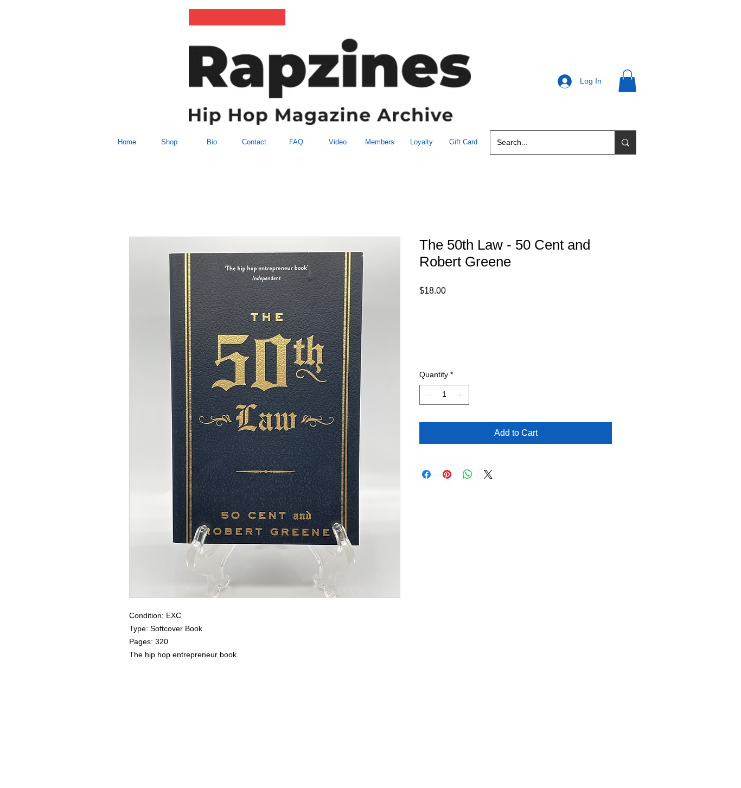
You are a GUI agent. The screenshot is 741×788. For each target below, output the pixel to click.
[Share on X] (488, 474)
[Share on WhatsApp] (467, 474)
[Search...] (625, 142)
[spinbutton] (444, 394)
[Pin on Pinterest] (446, 474)
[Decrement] (428, 394)
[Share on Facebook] (426, 474)
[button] (627, 80)
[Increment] (461, 394)
